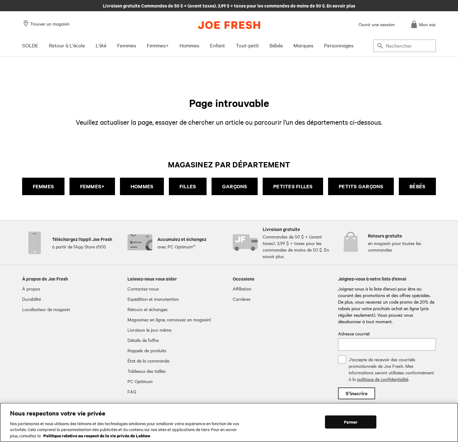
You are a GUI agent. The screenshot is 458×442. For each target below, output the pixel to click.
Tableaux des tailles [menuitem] (146, 371)
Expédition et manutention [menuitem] (153, 299)
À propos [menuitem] (31, 289)
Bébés (276, 45)
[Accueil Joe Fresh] (229, 25)
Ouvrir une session (377, 24)
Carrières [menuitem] (241, 299)
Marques (303, 45)
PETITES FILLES (293, 186)
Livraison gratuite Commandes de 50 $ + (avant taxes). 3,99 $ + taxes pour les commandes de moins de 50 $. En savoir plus (229, 5)
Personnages (339, 45)
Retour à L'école (67, 45)
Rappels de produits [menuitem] (146, 350)
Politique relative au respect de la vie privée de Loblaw (96, 435)
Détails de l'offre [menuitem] (143, 340)
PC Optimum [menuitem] (140, 381)
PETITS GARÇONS (361, 186)
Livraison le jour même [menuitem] (149, 330)
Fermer (351, 422)
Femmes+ (158, 45)
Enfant (217, 45)
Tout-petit (247, 45)
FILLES (187, 186)
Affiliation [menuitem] (242, 289)
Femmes (126, 45)
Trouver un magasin (49, 24)
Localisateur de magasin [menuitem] (46, 309)
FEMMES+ (92, 186)
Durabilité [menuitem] (31, 299)
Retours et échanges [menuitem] (147, 309)
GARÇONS (234, 186)
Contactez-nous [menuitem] (143, 289)
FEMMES (43, 186)
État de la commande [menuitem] (148, 361)
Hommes (189, 45)
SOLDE (30, 45)
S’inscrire (357, 393)
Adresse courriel (354, 333)
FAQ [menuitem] (131, 391)
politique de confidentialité (382, 379)
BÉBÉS (417, 186)
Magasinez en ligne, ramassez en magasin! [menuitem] (169, 319)
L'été (101, 45)
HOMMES (142, 186)
